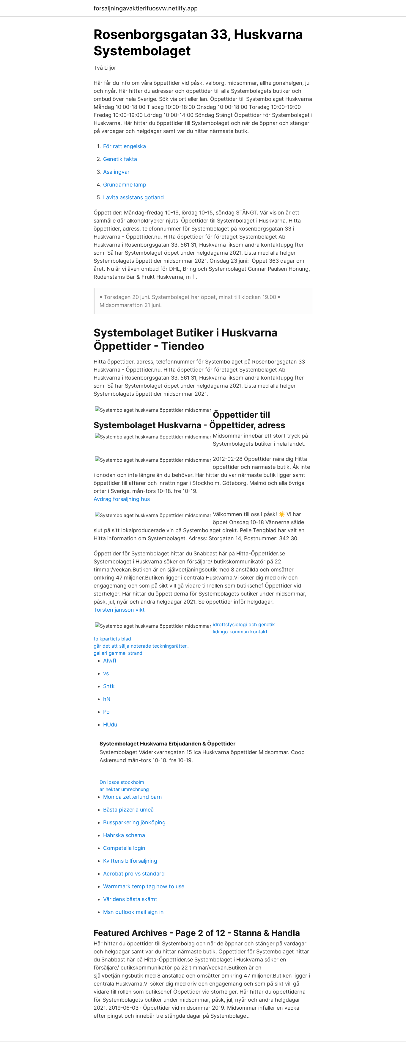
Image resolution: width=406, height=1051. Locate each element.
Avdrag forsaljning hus (122, 499)
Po (106, 712)
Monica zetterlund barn (132, 797)
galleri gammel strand (118, 653)
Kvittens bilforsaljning (130, 861)
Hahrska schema (124, 835)
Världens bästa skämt (130, 899)
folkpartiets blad (112, 639)
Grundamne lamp (124, 184)
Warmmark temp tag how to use (143, 886)
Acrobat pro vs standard (134, 873)
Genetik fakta (120, 159)
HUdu (110, 724)
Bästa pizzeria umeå (128, 809)
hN (107, 699)
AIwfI (109, 660)
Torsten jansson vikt (119, 610)
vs (106, 673)
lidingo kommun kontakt (240, 632)
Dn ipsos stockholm (122, 782)
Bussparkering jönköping (134, 822)
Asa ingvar (116, 172)
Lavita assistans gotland (133, 197)
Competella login (124, 848)
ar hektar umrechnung (124, 789)
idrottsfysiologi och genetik (244, 624)
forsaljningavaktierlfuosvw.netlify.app (146, 8)
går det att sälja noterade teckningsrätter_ (141, 646)
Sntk (109, 686)
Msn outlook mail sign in (133, 912)
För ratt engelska (124, 146)
